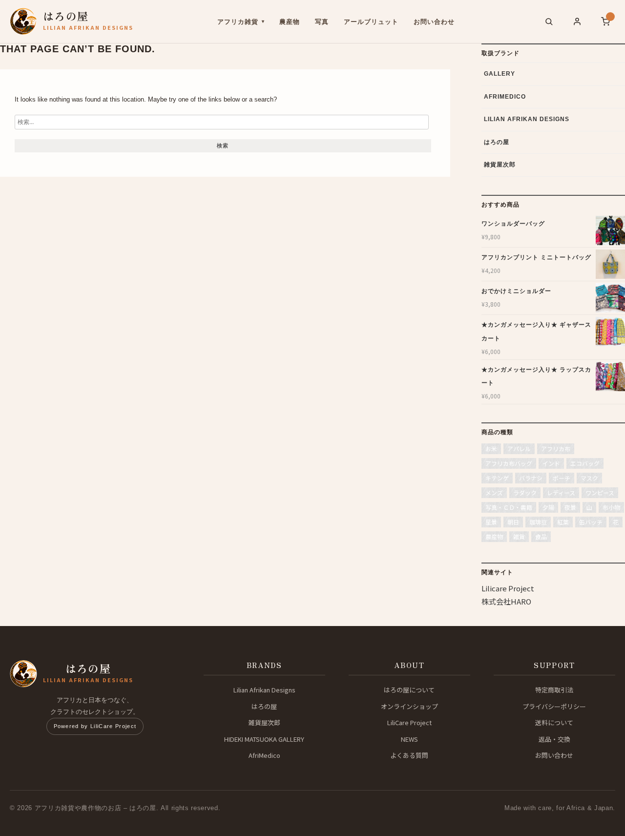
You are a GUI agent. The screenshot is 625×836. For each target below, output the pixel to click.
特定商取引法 (554, 689)
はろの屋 (496, 142)
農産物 (289, 21)
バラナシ (530, 478)
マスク (589, 478)
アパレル (519, 448)
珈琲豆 (538, 522)
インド (551, 463)
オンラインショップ (409, 706)
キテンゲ (497, 478)
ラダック (525, 492)
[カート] (605, 21)
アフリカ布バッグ (508, 463)
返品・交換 (554, 739)
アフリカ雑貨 (237, 21)
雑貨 (519, 536)
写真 (322, 21)
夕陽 (548, 507)
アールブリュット (371, 21)
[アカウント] (577, 21)
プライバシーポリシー (554, 706)
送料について (554, 722)
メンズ (494, 492)
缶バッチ (591, 522)
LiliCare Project (409, 722)
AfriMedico (505, 96)
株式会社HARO (506, 601)
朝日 (513, 522)
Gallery (499, 73)
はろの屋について (409, 689)
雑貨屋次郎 (500, 164)
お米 (491, 448)
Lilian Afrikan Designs (526, 119)
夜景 (570, 507)
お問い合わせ (434, 21)
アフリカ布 (555, 448)
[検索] (549, 21)
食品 (541, 536)
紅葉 (563, 522)
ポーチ (561, 478)
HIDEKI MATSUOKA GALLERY (264, 739)
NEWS (409, 739)
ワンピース (599, 492)
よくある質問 (409, 755)
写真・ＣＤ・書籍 (508, 507)
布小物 (611, 507)
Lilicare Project (507, 588)
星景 (491, 522)
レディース (561, 492)
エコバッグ (585, 463)
